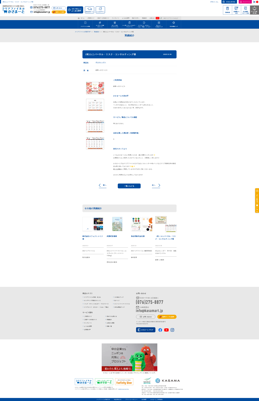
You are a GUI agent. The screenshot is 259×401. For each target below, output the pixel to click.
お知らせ (152, 18)
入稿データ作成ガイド (103, 18)
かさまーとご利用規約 (156, 399)
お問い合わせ (59, 8)
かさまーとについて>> (123, 389)
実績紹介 (144, 18)
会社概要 (144, 399)
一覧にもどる (129, 186)
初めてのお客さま (112, 316)
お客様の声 (87, 329)
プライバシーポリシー (131, 399)
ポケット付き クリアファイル (114, 26)
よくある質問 (125, 18)
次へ (153, 185)
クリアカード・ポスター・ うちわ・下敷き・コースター (144, 26)
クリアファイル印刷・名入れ (92, 297)
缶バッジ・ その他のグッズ (158, 26)
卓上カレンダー (101, 62)
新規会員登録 (230, 2)
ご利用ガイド (90, 18)
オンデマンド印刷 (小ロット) (100, 26)
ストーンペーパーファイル (122, 304)
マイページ (246, 2)
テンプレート (115, 18)
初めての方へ (135, 18)
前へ (104, 185)
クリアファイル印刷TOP (83, 32)
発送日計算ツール (89, 11)
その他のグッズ (118, 297)
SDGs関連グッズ (174, 26)
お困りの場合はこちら (76, 10)
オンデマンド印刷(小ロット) (92, 300)
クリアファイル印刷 (85, 26)
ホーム (82, 18)
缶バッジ (117, 300)
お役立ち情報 (110, 323)
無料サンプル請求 (60, 12)
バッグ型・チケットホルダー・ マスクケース (129, 26)
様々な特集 (117, 169)
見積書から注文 (237, 12)
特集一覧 (109, 326)
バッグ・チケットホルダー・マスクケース (96, 304)
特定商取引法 (117, 399)
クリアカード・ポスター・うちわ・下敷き (96, 307)
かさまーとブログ (147, 330)
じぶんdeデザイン (100, 11)
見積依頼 (227, 12)
